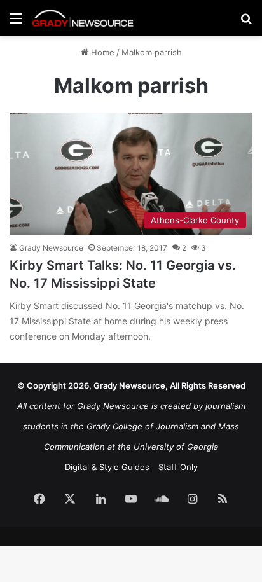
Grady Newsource (51, 248)
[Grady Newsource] (83, 18)
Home (101, 52)
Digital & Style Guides (107, 467)
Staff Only (178, 467)
